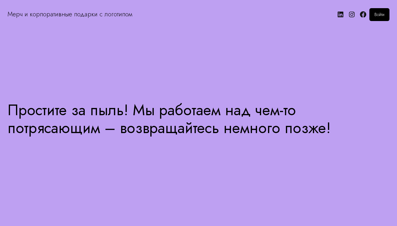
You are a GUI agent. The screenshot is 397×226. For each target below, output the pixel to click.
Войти (379, 14)
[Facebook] (363, 14)
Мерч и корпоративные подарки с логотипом (70, 14)
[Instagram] (352, 14)
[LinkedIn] (340, 14)
